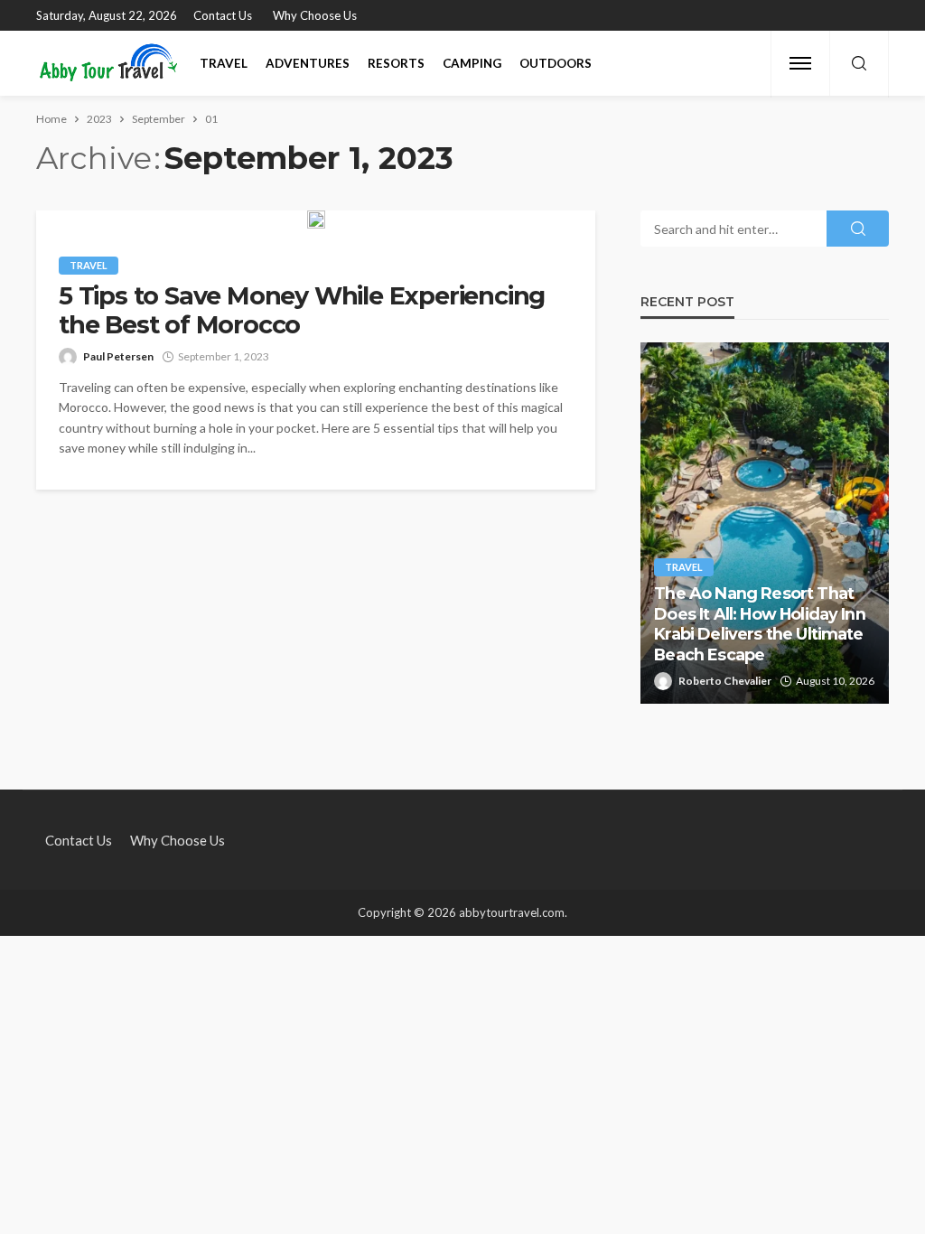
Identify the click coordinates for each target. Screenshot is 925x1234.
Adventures (308, 63)
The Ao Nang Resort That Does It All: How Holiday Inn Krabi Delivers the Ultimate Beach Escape (759, 623)
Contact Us (222, 15)
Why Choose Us (315, 15)
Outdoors (555, 63)
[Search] (859, 64)
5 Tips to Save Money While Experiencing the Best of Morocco (302, 311)
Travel (224, 63)
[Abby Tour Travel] (109, 63)
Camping (472, 63)
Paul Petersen (118, 356)
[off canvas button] (800, 63)
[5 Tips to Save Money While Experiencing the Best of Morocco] (315, 219)
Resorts (396, 63)
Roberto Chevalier (724, 680)
